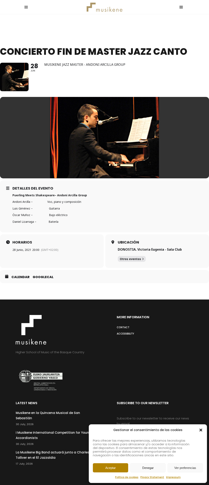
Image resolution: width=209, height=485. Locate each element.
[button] (201, 430)
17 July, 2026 (24, 464)
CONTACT (123, 327)
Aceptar (110, 468)
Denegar (148, 468)
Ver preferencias (185, 468)
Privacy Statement (152, 477)
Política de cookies (126, 477)
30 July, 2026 (24, 424)
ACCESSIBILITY (125, 333)
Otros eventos (130, 259)
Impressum (173, 477)
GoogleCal (43, 277)
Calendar (20, 277)
